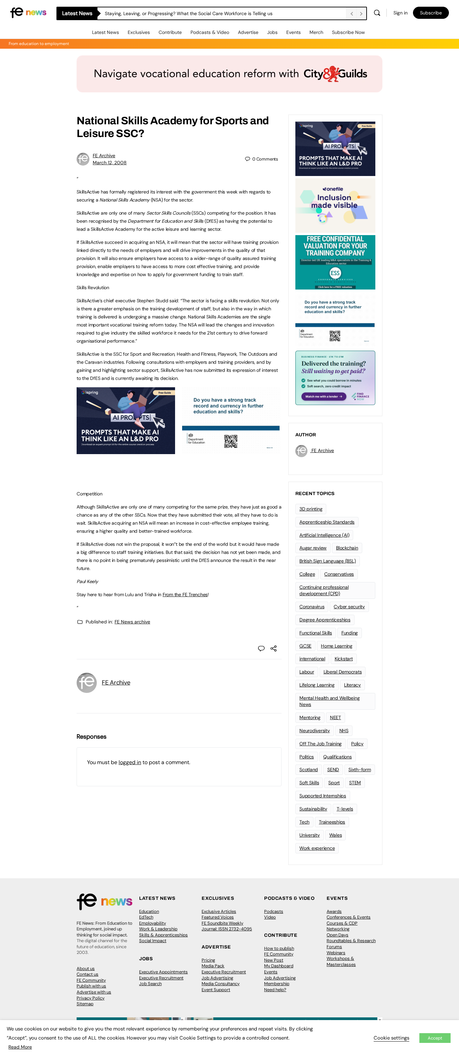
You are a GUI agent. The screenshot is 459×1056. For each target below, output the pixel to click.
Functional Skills (315, 633)
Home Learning (336, 646)
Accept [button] (435, 1038)
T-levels (345, 809)
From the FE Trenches (185, 594)
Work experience (317, 848)
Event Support (216, 990)
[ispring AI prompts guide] (126, 450)
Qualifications (337, 757)
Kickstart (344, 659)
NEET (335, 717)
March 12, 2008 (110, 163)
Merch (316, 32)
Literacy (352, 685)
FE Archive (104, 155)
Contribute (170, 32)
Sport (334, 783)
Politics (306, 757)
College (307, 574)
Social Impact (152, 940)
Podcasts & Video (210, 32)
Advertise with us (94, 992)
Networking (338, 929)
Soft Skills (309, 783)
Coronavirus (311, 607)
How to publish (279, 948)
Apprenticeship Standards (326, 522)
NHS (343, 731)
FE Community (91, 980)
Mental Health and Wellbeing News (329, 701)
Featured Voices (218, 917)
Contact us (87, 974)
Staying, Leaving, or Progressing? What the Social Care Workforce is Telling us (189, 13)
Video (270, 917)
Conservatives (339, 574)
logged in (130, 762)
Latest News (105, 32)
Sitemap (85, 1004)
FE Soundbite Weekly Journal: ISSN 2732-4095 (227, 926)
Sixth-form (359, 769)
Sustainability (313, 809)
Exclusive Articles (219, 911)
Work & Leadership (158, 929)
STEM (355, 783)
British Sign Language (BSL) (327, 561)
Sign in (400, 13)
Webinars (336, 953)
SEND (333, 769)
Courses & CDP (342, 923)
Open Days (337, 935)
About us (86, 968)
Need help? (275, 990)
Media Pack (213, 966)
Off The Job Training (320, 744)
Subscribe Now (348, 32)
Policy (357, 744)
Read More (20, 1047)
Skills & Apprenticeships (163, 935)
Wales (335, 835)
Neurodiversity (314, 731)
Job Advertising (217, 978)
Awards (334, 911)
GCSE (305, 646)
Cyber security (349, 607)
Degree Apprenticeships (324, 620)
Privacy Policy (91, 998)
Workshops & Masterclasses (341, 961)
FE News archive (132, 622)
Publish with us (91, 986)
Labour (306, 672)
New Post (273, 960)
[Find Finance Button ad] (335, 377)
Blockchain (347, 548)
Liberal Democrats (343, 672)
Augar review (313, 548)
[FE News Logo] (28, 12)
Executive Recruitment (161, 978)
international (312, 659)
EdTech (146, 917)
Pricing (208, 960)
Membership (276, 983)
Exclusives (139, 32)
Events (293, 32)
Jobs (272, 32)
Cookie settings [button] (391, 1038)
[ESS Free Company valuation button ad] (335, 262)
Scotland (308, 769)
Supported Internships (322, 796)
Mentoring (310, 717)
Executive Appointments (163, 972)
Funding (349, 633)
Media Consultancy (221, 983)
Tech (304, 822)
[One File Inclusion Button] (335, 205)
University (309, 835)
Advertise (248, 32)
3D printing (310, 509)
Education (149, 911)
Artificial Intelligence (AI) (324, 535)
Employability (152, 923)
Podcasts (273, 911)
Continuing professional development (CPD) (323, 590)
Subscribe (431, 13)
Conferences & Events (349, 917)
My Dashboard (278, 966)
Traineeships (332, 822)
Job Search (150, 983)
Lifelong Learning (317, 685)
